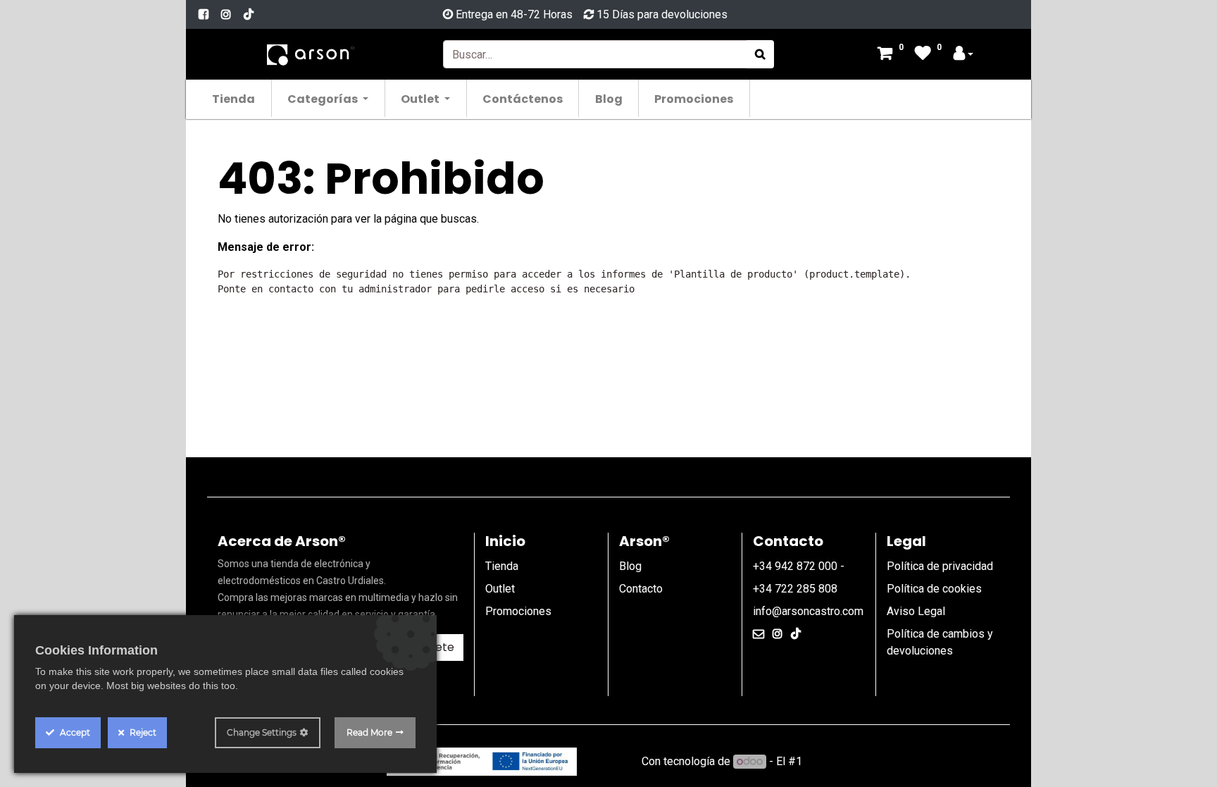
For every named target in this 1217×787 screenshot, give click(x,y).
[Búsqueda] (760, 54)
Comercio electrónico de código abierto (902, 761)
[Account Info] (963, 54)
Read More (369, 732)
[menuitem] (234, 98)
